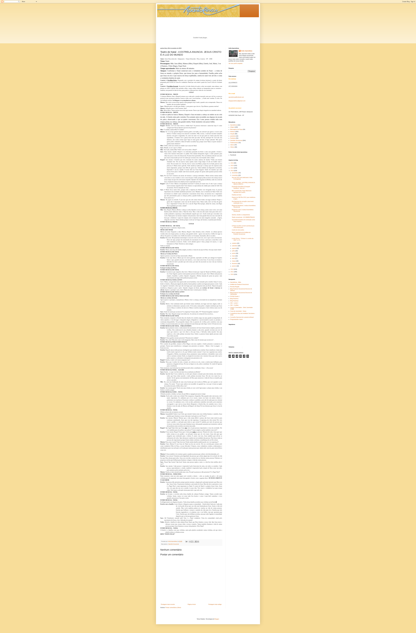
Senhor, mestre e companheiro (241, 215)
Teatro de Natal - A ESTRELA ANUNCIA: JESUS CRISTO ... (243, 183)
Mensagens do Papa (236, 129)
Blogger (216, 619)
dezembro (235, 173)
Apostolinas (233, 125)
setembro (235, 246)
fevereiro (235, 263)
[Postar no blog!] (192, 541)
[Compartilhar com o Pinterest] (198, 541)
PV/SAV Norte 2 (234, 296)
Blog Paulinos (234, 298)
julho (233, 251)
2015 (232, 165)
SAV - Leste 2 (234, 303)
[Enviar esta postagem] (186, 541)
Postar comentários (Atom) (173, 607)
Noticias (232, 131)
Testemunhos (234, 142)
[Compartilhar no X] (194, 541)
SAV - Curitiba (234, 305)
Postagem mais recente (168, 604)
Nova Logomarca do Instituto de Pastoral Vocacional (241, 233)
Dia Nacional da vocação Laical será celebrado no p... (243, 202)
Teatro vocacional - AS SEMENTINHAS (243, 217)
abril (233, 258)
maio (233, 256)
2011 (232, 272)
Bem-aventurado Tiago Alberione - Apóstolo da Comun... (242, 191)
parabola (233, 136)
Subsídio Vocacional (173, 544)
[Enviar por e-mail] (190, 541)
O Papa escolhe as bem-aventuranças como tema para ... (243, 226)
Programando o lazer (236, 319)
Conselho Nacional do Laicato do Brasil (242, 317)
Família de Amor (236, 195)
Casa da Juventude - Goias (238, 311)
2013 (232, 170)
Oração (232, 134)
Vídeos (232, 147)
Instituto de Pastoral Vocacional (239, 284)
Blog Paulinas (234, 301)
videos (232, 145)
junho (234, 253)
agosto (234, 248)
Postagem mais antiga (215, 604)
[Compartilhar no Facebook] (196, 541)
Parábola (233, 138)
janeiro (234, 266)
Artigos (232, 127)
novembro (235, 175)
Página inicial (192, 604)
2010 (232, 274)
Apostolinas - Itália (235, 282)
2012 (232, 269)
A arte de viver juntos (238, 230)
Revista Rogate (234, 286)
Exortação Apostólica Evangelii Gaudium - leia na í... (241, 187)
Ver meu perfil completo (235, 63)
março (234, 261)
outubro (234, 243)
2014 (232, 168)
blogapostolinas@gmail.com (237, 101)
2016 (232, 163)
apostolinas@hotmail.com (236, 97)
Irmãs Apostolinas (246, 51)
